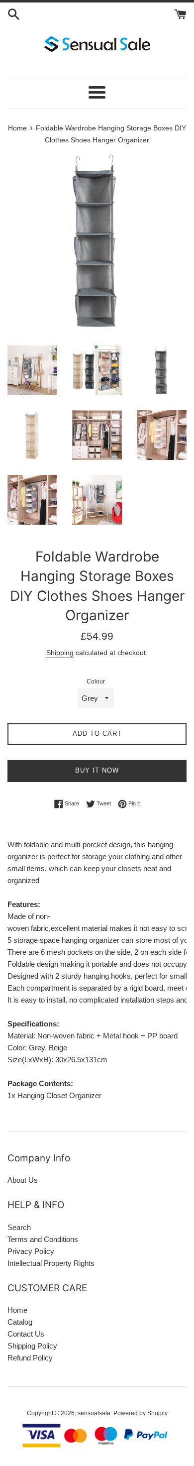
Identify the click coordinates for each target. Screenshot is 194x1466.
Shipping (60, 653)
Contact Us (25, 1334)
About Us (22, 1180)
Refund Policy (30, 1357)
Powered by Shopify (140, 1413)
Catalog (19, 1322)
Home (17, 1310)
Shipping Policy (32, 1346)
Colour (96, 681)
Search (19, 1227)
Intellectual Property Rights (51, 1263)
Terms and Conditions (42, 1239)
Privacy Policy (30, 1251)
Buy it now (97, 770)
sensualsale (94, 1413)
